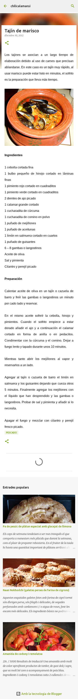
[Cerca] (72, 6)
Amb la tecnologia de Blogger (41, 693)
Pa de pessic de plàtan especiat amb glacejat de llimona (37, 526)
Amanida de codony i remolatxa (22, 653)
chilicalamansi (20, 6)
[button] (7, 43)
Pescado (11, 432)
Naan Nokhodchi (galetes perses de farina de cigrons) (36, 590)
